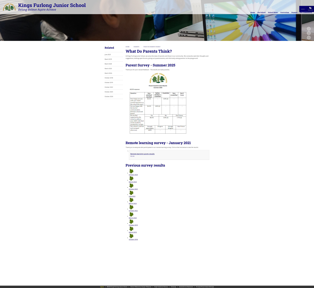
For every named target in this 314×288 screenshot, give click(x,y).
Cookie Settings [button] (209, 287)
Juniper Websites (146, 287)
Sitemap (173, 287)
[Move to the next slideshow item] (309, 37)
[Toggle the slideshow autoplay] (309, 29)
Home (127, 47)
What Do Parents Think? (151, 47)
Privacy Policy (200, 287)
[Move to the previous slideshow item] (309, 33)
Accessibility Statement (186, 287)
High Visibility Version (161, 287)
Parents (136, 47)
